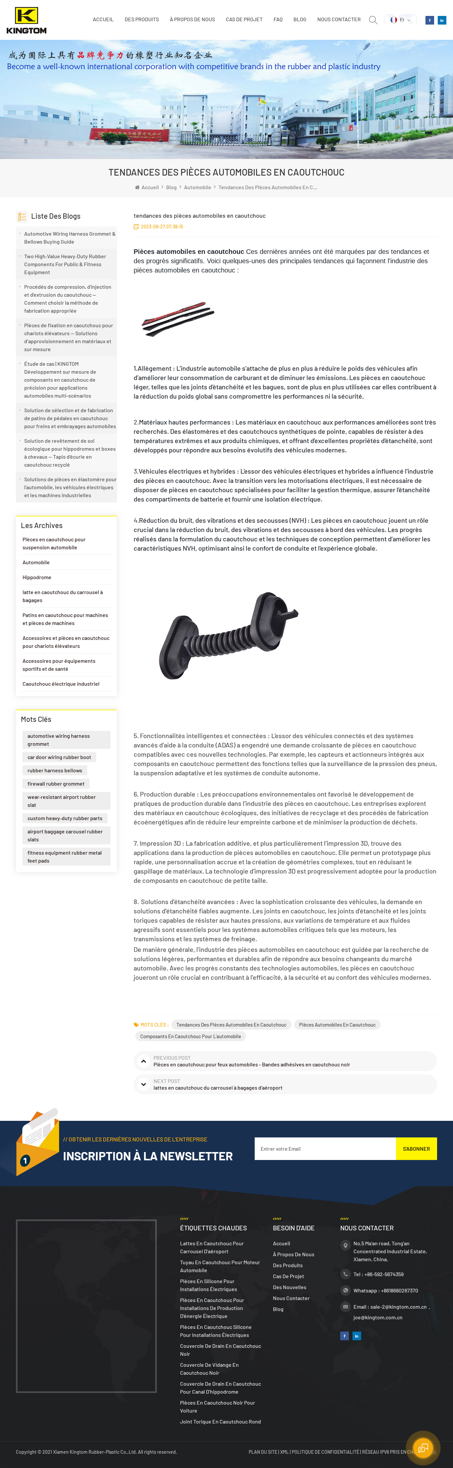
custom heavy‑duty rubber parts (65, 818)
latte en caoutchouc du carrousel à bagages (63, 596)
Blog (299, 19)
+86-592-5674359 (384, 1274)
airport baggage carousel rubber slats (65, 835)
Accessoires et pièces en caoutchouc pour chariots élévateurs (66, 642)
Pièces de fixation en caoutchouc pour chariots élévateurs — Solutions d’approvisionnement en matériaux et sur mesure (68, 337)
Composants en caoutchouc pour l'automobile (190, 1036)
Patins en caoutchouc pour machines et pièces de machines (65, 619)
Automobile (197, 187)
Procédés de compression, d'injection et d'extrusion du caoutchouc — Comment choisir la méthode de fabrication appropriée (67, 298)
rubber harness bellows (55, 770)
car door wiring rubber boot (59, 757)
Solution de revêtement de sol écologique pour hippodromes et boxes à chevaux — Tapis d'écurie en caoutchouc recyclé (70, 452)
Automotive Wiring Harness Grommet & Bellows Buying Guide (70, 237)
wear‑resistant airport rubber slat (62, 801)
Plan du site (263, 1452)
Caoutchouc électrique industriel (61, 683)
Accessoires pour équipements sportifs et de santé (59, 664)
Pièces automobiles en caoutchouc (337, 1025)
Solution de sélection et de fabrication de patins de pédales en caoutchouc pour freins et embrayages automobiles (70, 418)
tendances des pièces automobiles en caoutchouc (231, 1025)
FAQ (278, 19)
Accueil (103, 19)
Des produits (142, 19)
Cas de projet (244, 19)
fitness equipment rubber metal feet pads (65, 856)
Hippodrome (37, 577)
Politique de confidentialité (325, 1452)
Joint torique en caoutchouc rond (220, 1421)
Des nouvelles (289, 1287)
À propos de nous (192, 19)
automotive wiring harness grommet (59, 740)
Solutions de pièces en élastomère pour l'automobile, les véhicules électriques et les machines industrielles (70, 487)
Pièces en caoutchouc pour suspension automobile (54, 543)
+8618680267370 (399, 1290)
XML (284, 1452)
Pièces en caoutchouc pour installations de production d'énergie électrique (212, 1308)
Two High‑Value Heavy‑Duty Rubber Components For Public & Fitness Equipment (65, 264)
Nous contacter (339, 19)
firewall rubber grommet (56, 783)
